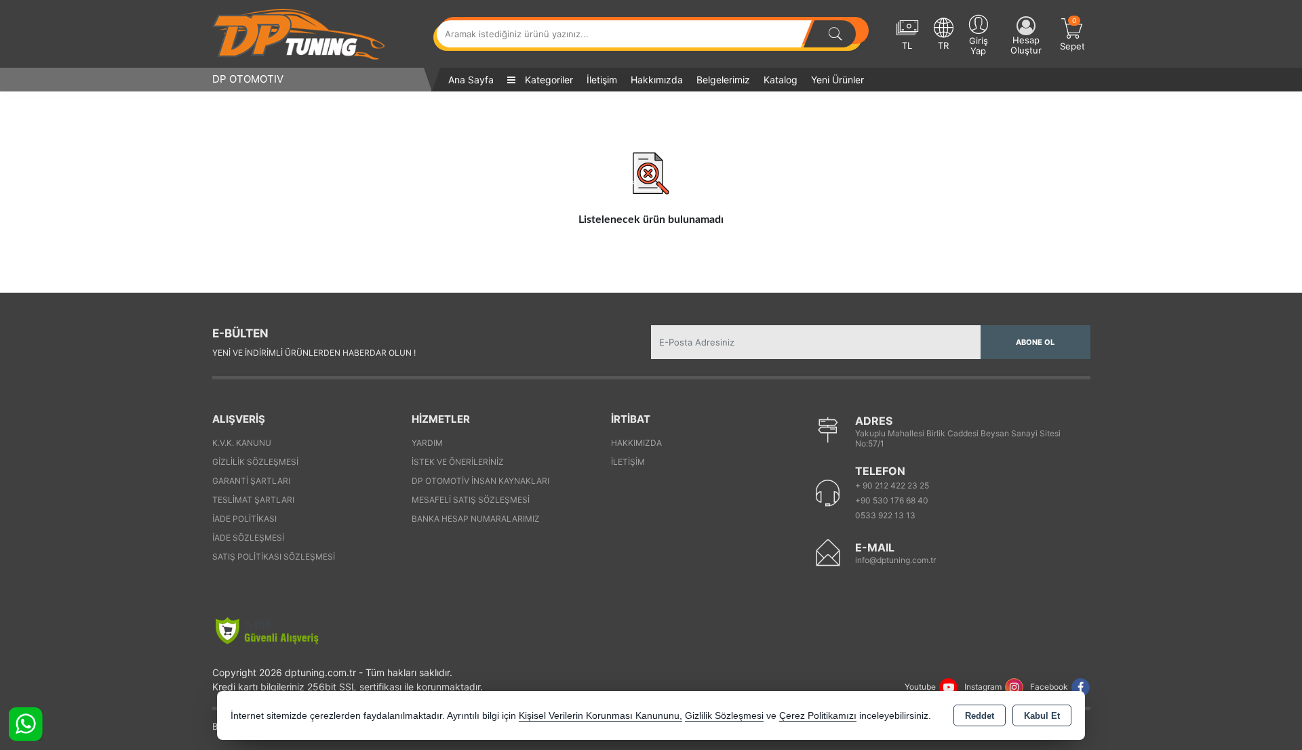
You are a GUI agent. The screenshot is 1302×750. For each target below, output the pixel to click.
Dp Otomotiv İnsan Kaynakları (480, 481)
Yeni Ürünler (837, 79)
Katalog (780, 79)
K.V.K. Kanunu (241, 443)
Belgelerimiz (723, 79)
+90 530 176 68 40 (891, 500)
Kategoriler (547, 79)
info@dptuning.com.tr (895, 560)
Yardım (427, 443)
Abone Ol (1035, 342)
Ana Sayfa (471, 79)
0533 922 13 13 (885, 515)
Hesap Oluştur (1026, 45)
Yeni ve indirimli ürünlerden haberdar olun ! (314, 353)
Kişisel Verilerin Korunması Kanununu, (600, 716)
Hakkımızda (657, 79)
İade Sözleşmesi (248, 538)
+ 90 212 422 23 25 (892, 485)
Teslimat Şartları (253, 500)
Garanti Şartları (251, 481)
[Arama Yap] (835, 33)
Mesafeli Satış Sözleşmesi (471, 500)
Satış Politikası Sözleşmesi (273, 556)
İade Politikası (244, 519)
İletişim (602, 79)
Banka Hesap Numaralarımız (476, 519)
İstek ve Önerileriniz (458, 462)
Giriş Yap (978, 45)
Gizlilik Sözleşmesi (255, 462)
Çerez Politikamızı (817, 716)
